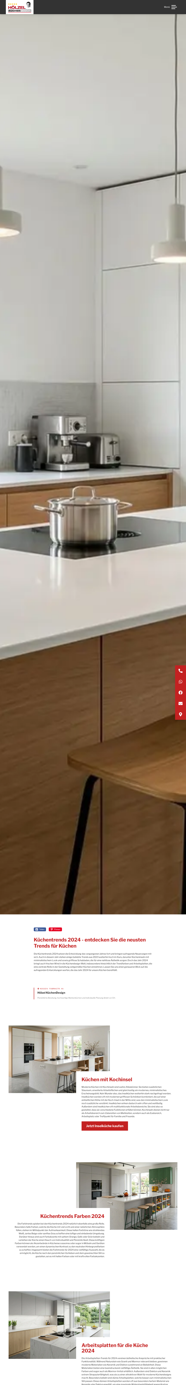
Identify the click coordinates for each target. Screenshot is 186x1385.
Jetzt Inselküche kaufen (104, 1126)
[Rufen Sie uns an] (180, 670)
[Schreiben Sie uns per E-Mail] (180, 703)
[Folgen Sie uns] (180, 692)
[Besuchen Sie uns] (180, 714)
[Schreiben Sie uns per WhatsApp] (180, 681)
